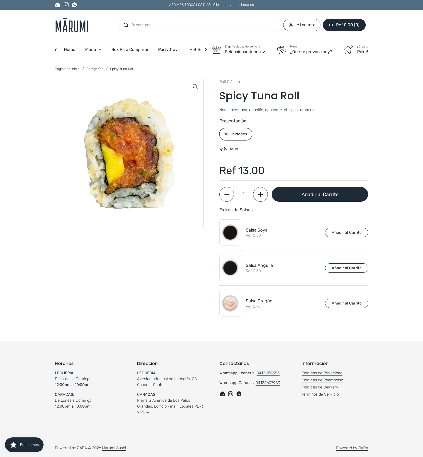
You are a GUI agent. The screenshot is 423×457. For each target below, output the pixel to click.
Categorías (94, 69)
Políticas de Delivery (320, 387)
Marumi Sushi (114, 447)
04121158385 (268, 373)
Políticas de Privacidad (322, 373)
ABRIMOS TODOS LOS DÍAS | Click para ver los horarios (211, 5)
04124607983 (268, 382)
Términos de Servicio (320, 394)
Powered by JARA (352, 447)
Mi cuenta (305, 24)
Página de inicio (67, 69)
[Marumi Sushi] (72, 25)
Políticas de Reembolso (322, 380)
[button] (344, 25)
